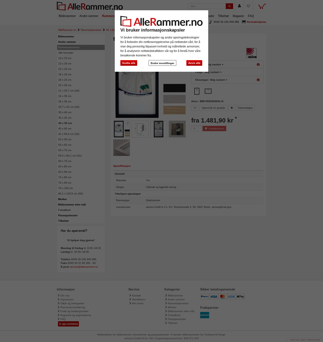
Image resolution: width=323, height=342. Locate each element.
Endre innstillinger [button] (162, 63)
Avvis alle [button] (194, 62)
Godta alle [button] (128, 62)
